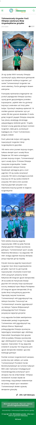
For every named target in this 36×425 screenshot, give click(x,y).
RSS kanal (18, 419)
